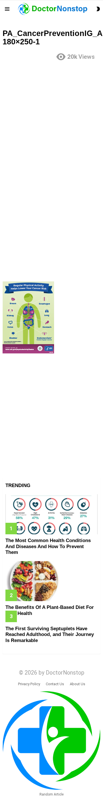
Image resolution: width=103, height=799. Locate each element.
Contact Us (55, 684)
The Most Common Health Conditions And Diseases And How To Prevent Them (48, 546)
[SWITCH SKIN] (98, 9)
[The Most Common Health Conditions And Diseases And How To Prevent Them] (51, 514)
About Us (77, 684)
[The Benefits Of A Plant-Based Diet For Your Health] (51, 581)
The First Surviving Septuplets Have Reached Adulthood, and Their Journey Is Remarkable (49, 634)
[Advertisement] (51, 118)
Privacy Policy (29, 684)
